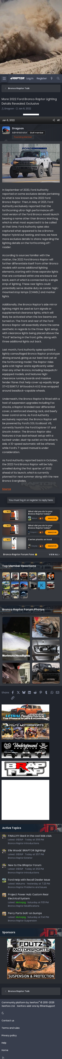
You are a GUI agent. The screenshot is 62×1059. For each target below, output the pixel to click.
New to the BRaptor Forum (24, 865)
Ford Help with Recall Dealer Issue (29, 880)
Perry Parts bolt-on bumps (25, 913)
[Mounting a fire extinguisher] (16, 672)
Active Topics (11, 828)
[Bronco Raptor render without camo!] (46, 672)
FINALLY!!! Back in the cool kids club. (30, 836)
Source (6, 489)
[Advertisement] (31, 114)
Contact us (8, 1020)
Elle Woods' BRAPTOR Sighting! (27, 850)
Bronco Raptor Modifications (23, 906)
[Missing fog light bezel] (46, 650)
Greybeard (35, 546)
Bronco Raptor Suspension (22, 920)
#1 (58, 120)
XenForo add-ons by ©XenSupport (36, 1006)
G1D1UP (19, 839)
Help (4, 1042)
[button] (30, 1013)
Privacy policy (9, 1035)
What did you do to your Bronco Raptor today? (40, 512)
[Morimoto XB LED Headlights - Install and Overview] (16, 639)
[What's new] (51, 78)
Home (5, 1050)
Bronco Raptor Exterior (20, 857)
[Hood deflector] (46, 627)
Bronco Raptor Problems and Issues (27, 887)
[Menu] (4, 78)
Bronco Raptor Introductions (23, 843)
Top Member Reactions (19, 566)
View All (54, 554)
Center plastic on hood (40, 539)
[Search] (58, 78)
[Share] (54, 120)
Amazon (52, 518)
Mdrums (35, 518)
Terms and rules (11, 1028)
